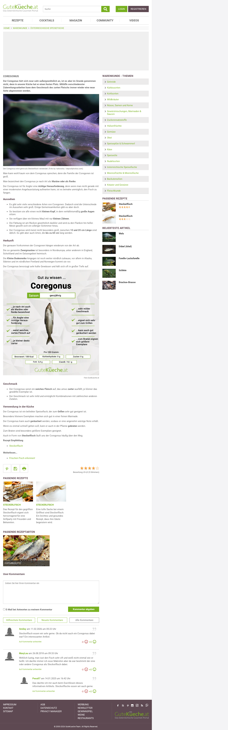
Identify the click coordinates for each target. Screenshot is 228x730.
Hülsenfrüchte (114, 125)
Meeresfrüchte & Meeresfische (123, 173)
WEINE (81, 714)
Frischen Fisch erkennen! (22, 458)
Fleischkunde (114, 190)
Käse (109, 149)
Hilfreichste (19, 620)
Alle (84, 620)
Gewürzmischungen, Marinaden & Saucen (124, 112)
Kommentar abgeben (83, 609)
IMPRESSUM (9, 704)
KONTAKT (8, 708)
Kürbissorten (113, 87)
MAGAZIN (75, 20)
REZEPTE (17, 20)
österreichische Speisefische (122, 167)
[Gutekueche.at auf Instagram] (132, 705)
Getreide (111, 81)
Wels (121, 233)
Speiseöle (112, 155)
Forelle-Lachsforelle (129, 258)
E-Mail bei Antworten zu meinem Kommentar (28, 609)
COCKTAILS (46, 20)
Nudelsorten (113, 161)
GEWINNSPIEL (85, 711)
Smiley (22, 629)
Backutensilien (114, 179)
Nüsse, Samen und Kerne (120, 105)
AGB (42, 704)
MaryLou (23, 653)
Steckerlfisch (16, 445)
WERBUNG (83, 704)
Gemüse (111, 131)
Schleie (122, 270)
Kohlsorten (112, 93)
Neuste (52, 620)
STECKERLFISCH (12, 504)
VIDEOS (134, 20)
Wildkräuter (113, 99)
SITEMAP (8, 711)
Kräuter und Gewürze (117, 184)
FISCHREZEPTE (13, 563)
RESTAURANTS (86, 718)
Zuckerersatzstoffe (117, 120)
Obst (109, 137)
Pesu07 (36, 678)
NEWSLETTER (85, 708)
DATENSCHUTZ (48, 708)
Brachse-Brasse (127, 282)
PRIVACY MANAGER (51, 711)
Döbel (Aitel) (125, 246)
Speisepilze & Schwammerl (121, 143)
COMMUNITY (105, 20)
